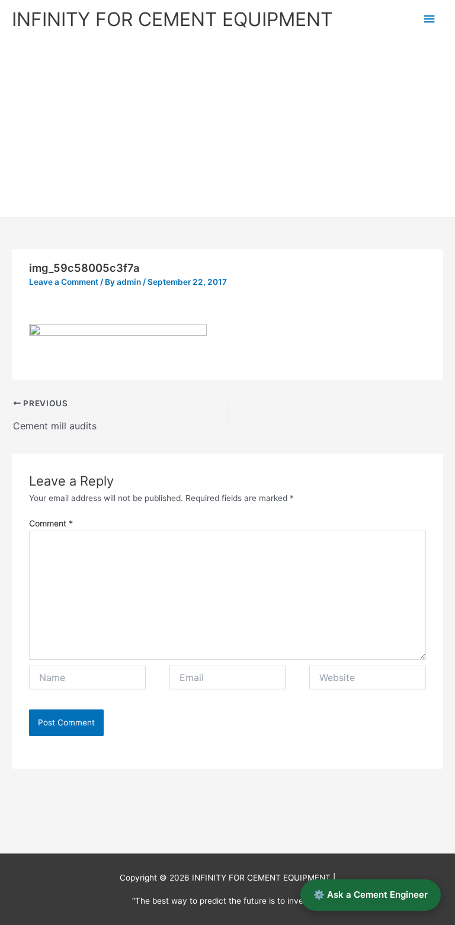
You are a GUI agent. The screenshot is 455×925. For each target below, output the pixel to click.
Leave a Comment (63, 282)
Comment (51, 523)
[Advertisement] (227, 128)
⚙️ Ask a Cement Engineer (370, 894)
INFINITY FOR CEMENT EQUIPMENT (172, 19)
